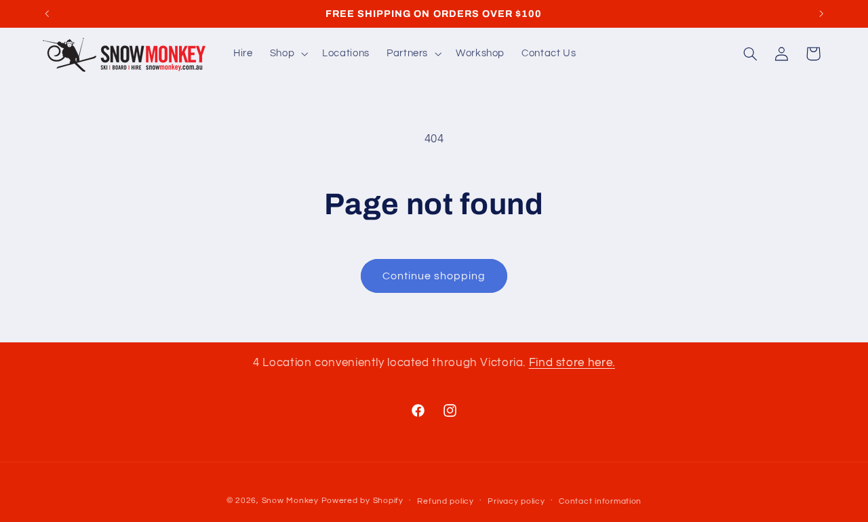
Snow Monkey (290, 500)
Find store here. (572, 363)
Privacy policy (516, 501)
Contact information (600, 501)
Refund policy (445, 501)
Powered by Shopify (362, 500)
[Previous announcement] (47, 13)
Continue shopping (434, 275)
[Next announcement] (821, 13)
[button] (287, 53)
